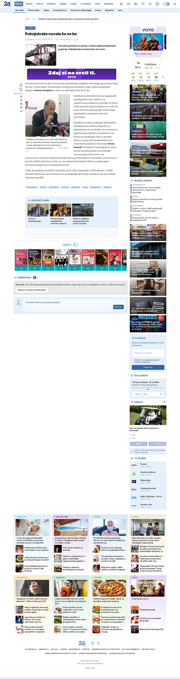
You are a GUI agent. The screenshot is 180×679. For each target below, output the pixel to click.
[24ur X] (98, 643)
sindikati (107, 187)
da (133, 435)
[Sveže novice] (27, 19)
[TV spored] (135, 4)
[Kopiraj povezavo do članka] (21, 111)
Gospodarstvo (60, 10)
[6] (74, 260)
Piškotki (86, 649)
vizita (97, 517)
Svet (120, 10)
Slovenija (19, 10)
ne (133, 438)
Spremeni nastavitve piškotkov (106, 649)
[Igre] (128, 4)
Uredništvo (44, 649)
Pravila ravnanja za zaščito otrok (61, 653)
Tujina (46, 10)
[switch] (166, 4)
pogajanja (53, 187)
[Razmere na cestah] (143, 4)
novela (43, 187)
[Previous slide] (120, 245)
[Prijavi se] (157, 4)
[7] (88, 260)
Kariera (63, 649)
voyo (135, 578)
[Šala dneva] (160, 394)
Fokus (98, 10)
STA (21, 90)
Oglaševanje (31, 649)
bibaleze (21, 517)
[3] (34, 260)
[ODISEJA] (70, 244)
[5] (61, 260)
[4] (48, 260)
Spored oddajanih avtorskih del (93, 653)
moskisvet (22, 578)
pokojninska (31, 187)
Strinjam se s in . (147, 361)
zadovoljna (62, 517)
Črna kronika (34, 10)
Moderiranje (74, 649)
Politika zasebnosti (131, 649)
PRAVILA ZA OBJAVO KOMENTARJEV (32, 290)
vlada (85, 187)
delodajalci (95, 187)
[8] (101, 260)
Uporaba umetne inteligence (122, 653)
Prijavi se (118, 307)
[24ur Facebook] (93, 643)
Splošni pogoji (148, 649)
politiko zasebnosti (142, 362)
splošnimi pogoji (151, 360)
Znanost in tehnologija (81, 10)
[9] (115, 260)
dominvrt (61, 578)
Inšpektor (109, 10)
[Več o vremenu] (162, 77)
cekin (135, 517)
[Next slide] (124, 245)
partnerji (75, 187)
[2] (21, 260)
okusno (98, 578)
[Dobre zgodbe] (121, 4)
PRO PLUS (54, 649)
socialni (64, 187)
